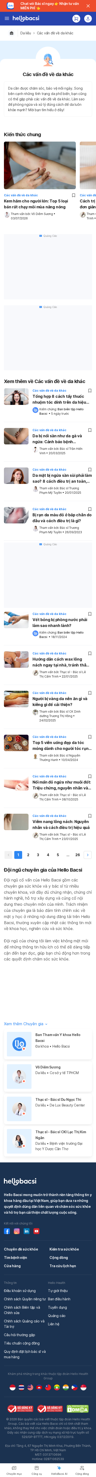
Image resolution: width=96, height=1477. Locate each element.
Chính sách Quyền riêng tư (25, 1299)
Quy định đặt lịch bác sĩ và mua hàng (25, 1354)
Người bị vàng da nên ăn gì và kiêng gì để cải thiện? (59, 701)
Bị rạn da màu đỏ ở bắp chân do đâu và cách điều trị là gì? (62, 517)
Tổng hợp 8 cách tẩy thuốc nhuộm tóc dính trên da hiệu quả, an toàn (59, 400)
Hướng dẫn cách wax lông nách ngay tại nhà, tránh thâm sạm (61, 662)
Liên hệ (53, 1324)
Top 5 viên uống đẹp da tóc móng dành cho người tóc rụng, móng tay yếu (62, 746)
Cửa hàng (12, 1266)
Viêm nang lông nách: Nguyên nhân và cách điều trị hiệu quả (61, 824)
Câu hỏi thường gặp (19, 1335)
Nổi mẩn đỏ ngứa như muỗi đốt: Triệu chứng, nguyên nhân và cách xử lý (61, 785)
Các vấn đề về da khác (55, 33)
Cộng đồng (58, 1257)
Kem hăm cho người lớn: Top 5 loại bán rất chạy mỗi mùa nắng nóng (36, 204)
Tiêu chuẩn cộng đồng (22, 1343)
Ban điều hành (59, 1299)
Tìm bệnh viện (15, 1257)
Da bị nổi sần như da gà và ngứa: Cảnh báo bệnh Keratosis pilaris (57, 439)
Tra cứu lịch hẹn (62, 1266)
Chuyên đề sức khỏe (21, 1249)
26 (77, 855)
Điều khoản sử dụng (19, 1291)
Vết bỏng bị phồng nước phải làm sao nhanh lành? (59, 622)
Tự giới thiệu (57, 1291)
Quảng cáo (56, 1316)
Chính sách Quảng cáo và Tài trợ (24, 1324)
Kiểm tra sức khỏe (64, 1249)
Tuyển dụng (57, 1307)
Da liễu (25, 33)
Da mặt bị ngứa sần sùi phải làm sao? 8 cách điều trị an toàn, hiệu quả (62, 479)
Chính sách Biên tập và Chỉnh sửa (22, 1310)
